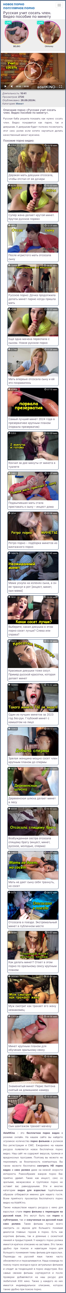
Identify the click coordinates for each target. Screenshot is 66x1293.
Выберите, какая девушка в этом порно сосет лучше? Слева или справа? (30, 630)
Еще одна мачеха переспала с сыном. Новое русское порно (29, 340)
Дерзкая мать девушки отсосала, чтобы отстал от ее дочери (30, 177)
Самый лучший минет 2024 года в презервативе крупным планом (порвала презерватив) (31, 422)
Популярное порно (19, 8)
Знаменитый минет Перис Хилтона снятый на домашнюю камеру (31, 1088)
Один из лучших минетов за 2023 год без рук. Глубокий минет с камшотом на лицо (31, 718)
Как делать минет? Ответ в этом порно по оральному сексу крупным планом (32, 966)
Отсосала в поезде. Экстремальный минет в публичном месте (32, 924)
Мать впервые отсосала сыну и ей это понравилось (31, 381)
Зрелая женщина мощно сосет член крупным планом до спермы (32, 760)
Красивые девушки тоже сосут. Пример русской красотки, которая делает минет (31, 674)
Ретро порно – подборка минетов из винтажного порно (32, 544)
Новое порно (13, 4)
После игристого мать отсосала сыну (29, 257)
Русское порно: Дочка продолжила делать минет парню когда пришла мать (32, 299)
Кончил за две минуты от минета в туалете (31, 464)
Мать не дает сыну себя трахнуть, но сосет (31, 884)
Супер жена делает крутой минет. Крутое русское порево (31, 217)
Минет (20, 103)
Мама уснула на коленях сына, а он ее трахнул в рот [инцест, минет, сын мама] (32, 586)
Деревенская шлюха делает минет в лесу (32, 800)
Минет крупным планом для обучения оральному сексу (27, 1048)
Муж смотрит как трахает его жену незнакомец (32, 1007)
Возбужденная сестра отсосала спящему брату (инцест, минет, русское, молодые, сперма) (29, 842)
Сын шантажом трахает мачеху (29, 1126)
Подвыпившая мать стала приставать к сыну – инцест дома (31, 504)
